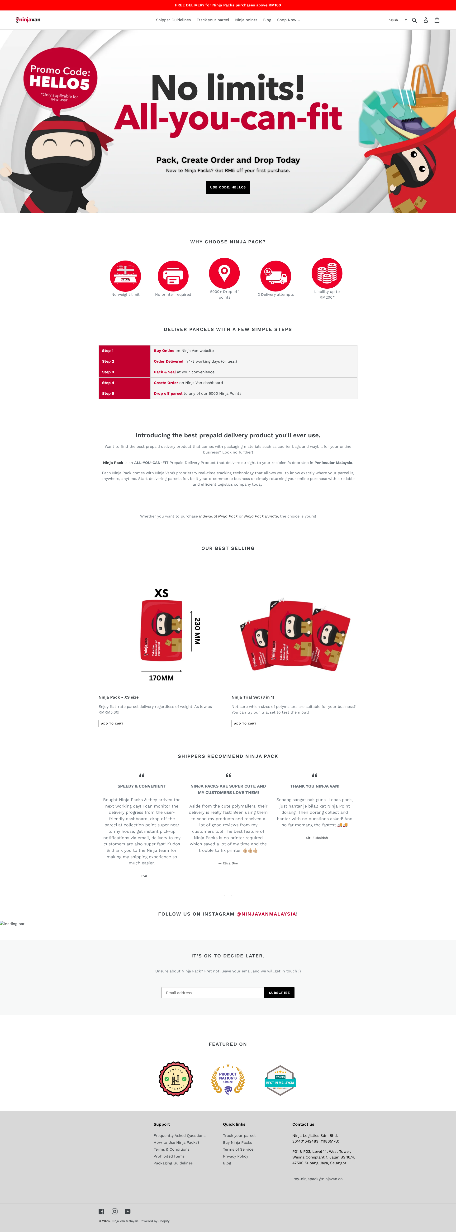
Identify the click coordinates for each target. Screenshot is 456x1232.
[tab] (224, 895)
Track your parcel (239, 1135)
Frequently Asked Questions (179, 1135)
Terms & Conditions (172, 1149)
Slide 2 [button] (231, 895)
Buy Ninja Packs (237, 1142)
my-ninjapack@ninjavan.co (317, 1179)
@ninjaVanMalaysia (266, 914)
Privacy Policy (235, 1156)
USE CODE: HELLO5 (228, 187)
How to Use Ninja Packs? (177, 1142)
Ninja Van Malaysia (124, 1221)
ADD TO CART (112, 723)
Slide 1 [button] (224, 895)
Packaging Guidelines (173, 1163)
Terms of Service (238, 1149)
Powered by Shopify (155, 1221)
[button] (396, 20)
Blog (227, 1163)
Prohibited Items (169, 1156)
